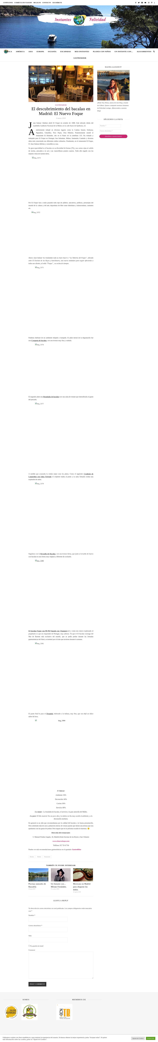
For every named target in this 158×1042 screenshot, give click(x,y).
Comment (31, 950)
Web (29, 936)
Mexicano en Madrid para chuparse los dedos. (81, 887)
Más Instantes (82, 51)
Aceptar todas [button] (150, 1038)
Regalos (37, 2)
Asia (30, 51)
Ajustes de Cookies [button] (138, 1038)
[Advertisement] (132, 1014)
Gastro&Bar (80, 58)
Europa (40, 51)
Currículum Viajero (23, 2)
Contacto (46, 2)
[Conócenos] (113, 85)
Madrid (39, 857)
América (20, 51)
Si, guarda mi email (36, 946)
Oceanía (52, 51)
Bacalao (32, 857)
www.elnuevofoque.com (61, 841)
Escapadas (65, 51)
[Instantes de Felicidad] (79, 26)
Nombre (31, 915)
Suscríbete (57, 2)
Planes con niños (102, 51)
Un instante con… (124, 51)
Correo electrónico (35, 925)
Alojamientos (144, 51)
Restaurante (47, 857)
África (8, 51)
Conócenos (8, 2)
